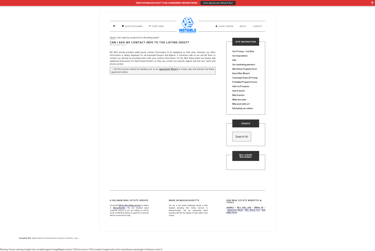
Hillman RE (258, 207)
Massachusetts (119, 208)
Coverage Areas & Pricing (245, 78)
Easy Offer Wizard (241, 73)
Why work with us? (241, 104)
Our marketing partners (243, 64)
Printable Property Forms (244, 82)
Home (112, 37)
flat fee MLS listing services (130, 205)
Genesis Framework (58, 238)
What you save (239, 99)
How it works (238, 91)
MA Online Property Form (244, 69)
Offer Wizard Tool (252, 210)
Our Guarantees (240, 56)
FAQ (234, 60)
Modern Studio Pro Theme (40, 238)
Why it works (238, 95)
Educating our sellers (242, 108)
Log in (76, 238)
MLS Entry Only (244, 207)
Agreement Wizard (168, 69)
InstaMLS (230, 207)
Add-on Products (240, 86)
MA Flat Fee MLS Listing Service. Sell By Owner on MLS (187, 26)
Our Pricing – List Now (243, 51)
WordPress (69, 238)
